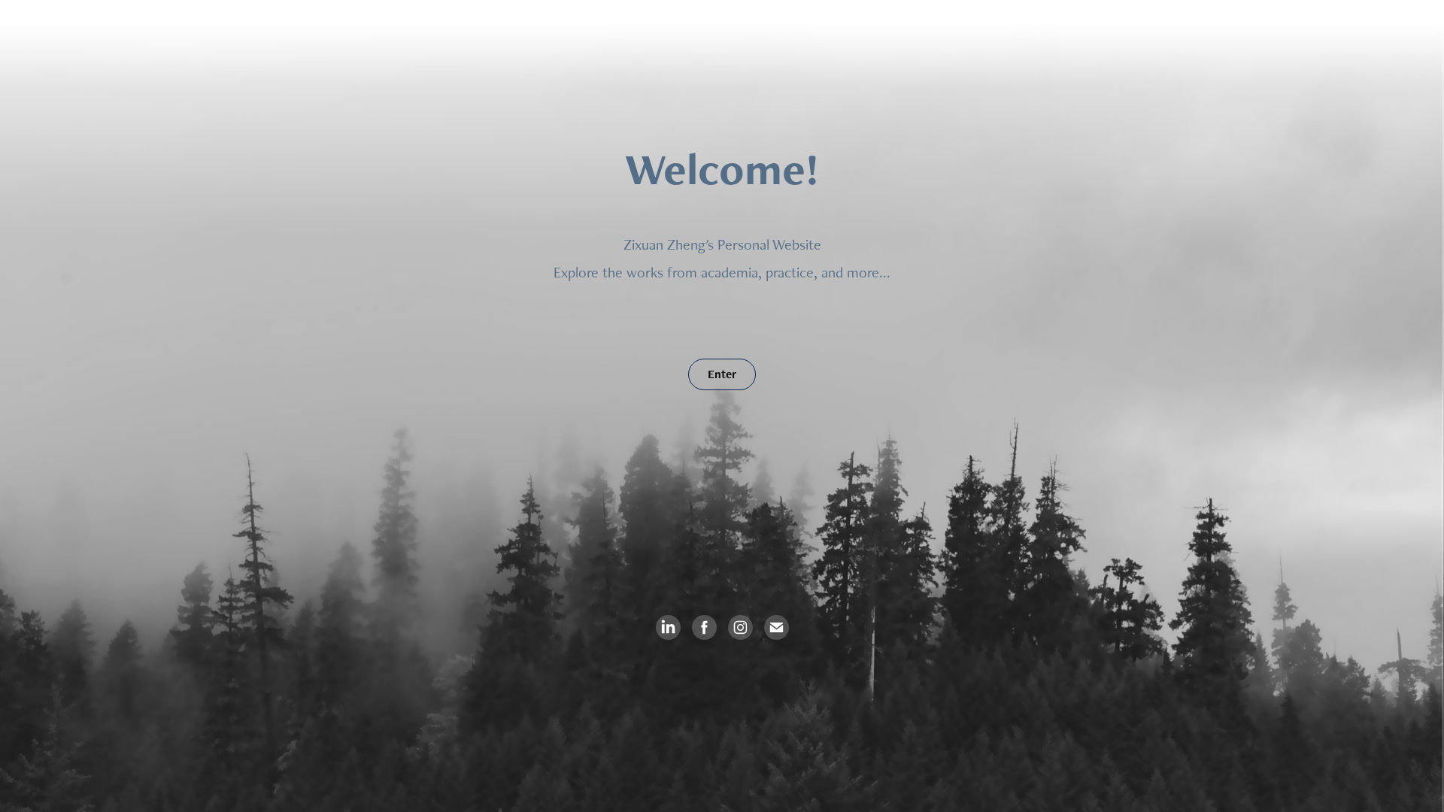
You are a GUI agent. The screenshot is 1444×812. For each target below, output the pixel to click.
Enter (722, 374)
